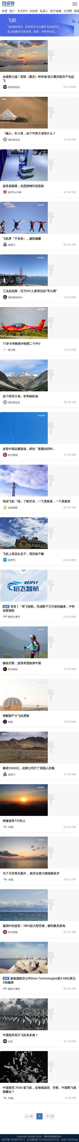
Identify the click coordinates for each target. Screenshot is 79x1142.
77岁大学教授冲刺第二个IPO (21, 343)
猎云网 (11, 349)
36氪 (10, 826)
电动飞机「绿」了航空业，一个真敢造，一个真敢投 (36, 501)
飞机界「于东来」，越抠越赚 (22, 238)
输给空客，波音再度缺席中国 (22, 663)
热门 (12, 11)
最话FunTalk (14, 192)
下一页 (50, 1116)
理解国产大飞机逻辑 (16, 715)
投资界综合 (14, 87)
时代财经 (13, 669)
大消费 (68, 11)
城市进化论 (14, 139)
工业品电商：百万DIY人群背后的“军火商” (30, 291)
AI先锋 (34, 11)
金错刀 (11, 244)
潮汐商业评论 (15, 297)
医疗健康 (55, 11)
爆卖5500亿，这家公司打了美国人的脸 (29, 768)
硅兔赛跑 (13, 507)
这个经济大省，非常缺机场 (20, 396)
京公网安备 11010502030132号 (43, 1139)
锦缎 (10, 721)
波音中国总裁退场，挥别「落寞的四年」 (29, 449)
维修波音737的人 (14, 820)
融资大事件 (14, 616)
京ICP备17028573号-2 (13, 1139)
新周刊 (11, 560)
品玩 (10, 1041)
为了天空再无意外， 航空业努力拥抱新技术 (31, 873)
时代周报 (13, 455)
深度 (4, 11)
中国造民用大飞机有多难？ (20, 1035)
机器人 (44, 11)
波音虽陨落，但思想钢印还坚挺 (23, 186)
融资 (6, 606)
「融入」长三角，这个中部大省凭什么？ (29, 133)
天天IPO (22, 11)
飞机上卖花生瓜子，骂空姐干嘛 (23, 554)
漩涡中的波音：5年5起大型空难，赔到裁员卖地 (34, 926)
